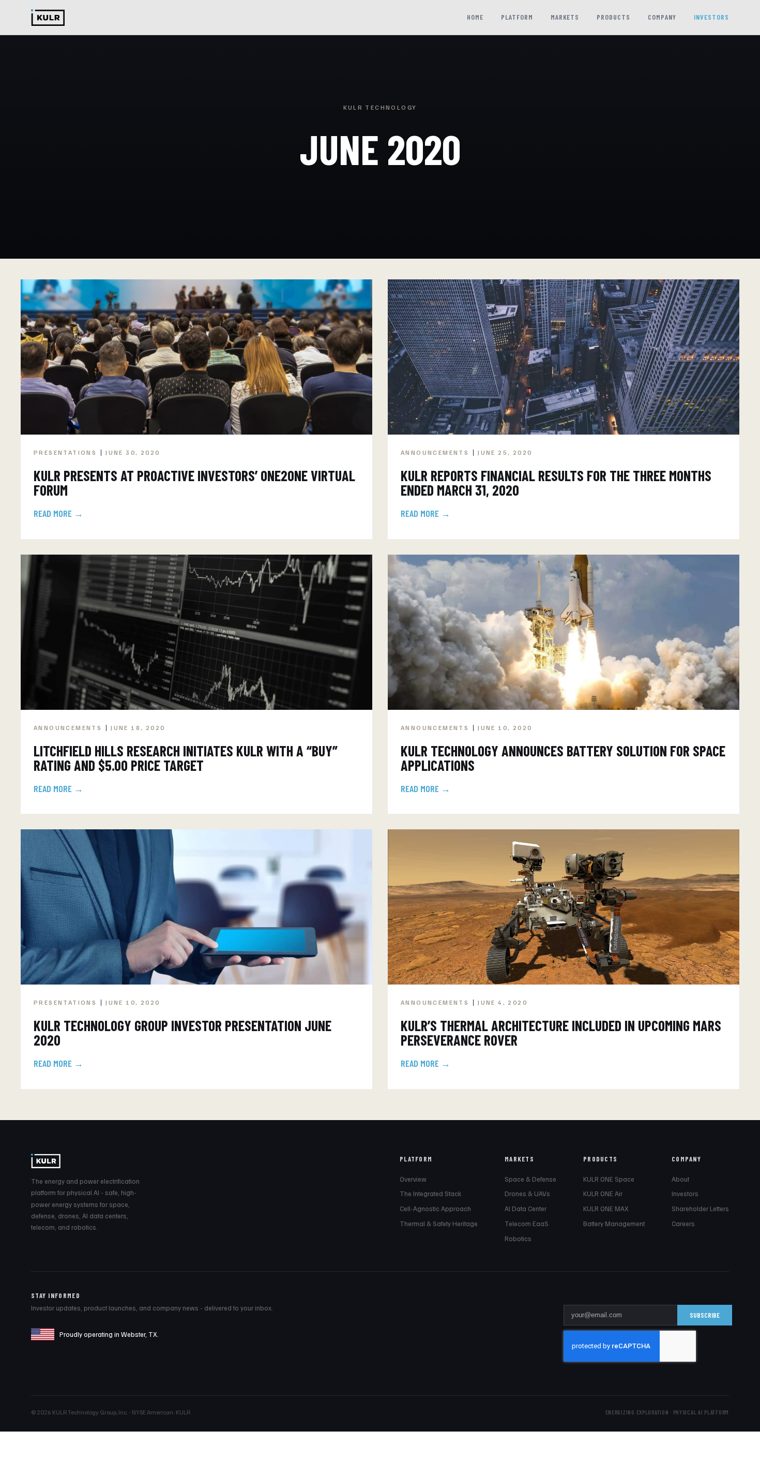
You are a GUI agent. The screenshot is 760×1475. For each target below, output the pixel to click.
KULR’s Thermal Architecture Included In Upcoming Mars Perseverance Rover (561, 1033)
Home (475, 16)
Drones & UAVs (527, 1193)
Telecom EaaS (527, 1223)
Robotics (518, 1238)
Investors (711, 16)
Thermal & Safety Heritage (439, 1223)
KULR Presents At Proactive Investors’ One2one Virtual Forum (194, 483)
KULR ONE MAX (606, 1208)
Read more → (58, 513)
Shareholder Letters (700, 1208)
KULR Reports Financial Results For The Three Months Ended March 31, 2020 (556, 483)
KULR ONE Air (602, 1193)
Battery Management (614, 1223)
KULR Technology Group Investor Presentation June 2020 (182, 1033)
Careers (683, 1223)
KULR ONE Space (608, 1179)
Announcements (435, 452)
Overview (413, 1179)
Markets (565, 16)
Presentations (65, 452)
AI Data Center (525, 1208)
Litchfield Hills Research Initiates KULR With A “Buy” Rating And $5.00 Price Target (186, 758)
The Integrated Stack (430, 1193)
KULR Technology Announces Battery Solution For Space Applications (563, 758)
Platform (517, 16)
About (680, 1179)
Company (662, 16)
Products (613, 16)
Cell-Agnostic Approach (435, 1208)
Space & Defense (530, 1179)
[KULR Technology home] (48, 17)
